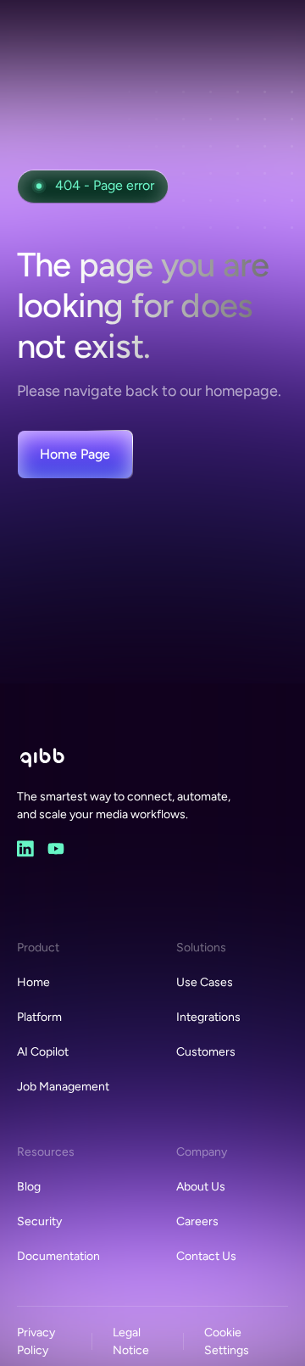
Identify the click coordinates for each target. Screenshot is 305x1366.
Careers (197, 1221)
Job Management (63, 1086)
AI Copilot (43, 1052)
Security (39, 1221)
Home (33, 982)
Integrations (208, 1017)
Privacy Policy (36, 1341)
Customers (206, 1052)
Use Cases (204, 982)
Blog (29, 1186)
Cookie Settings (226, 1341)
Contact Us (206, 1256)
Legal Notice (131, 1341)
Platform (39, 1017)
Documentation (58, 1256)
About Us (200, 1186)
